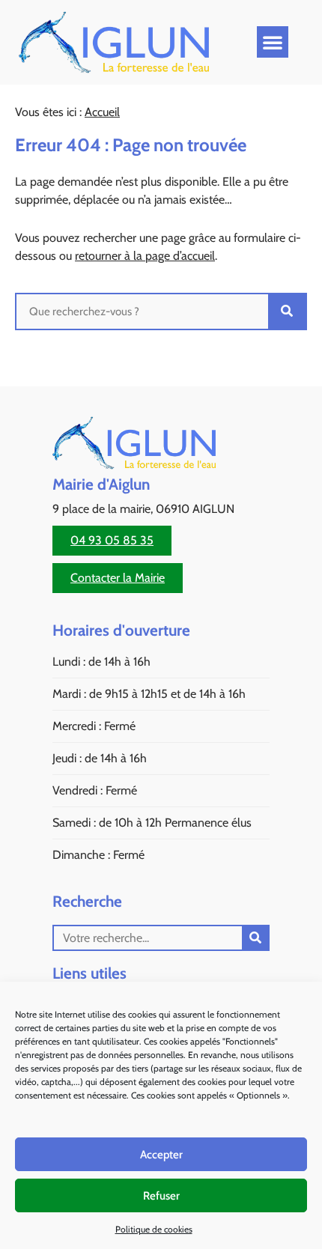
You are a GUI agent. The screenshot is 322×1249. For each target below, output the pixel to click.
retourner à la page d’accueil (145, 256)
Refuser (161, 1196)
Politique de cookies (153, 1229)
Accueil (102, 112)
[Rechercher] (287, 311)
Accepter (161, 1154)
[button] (272, 42)
